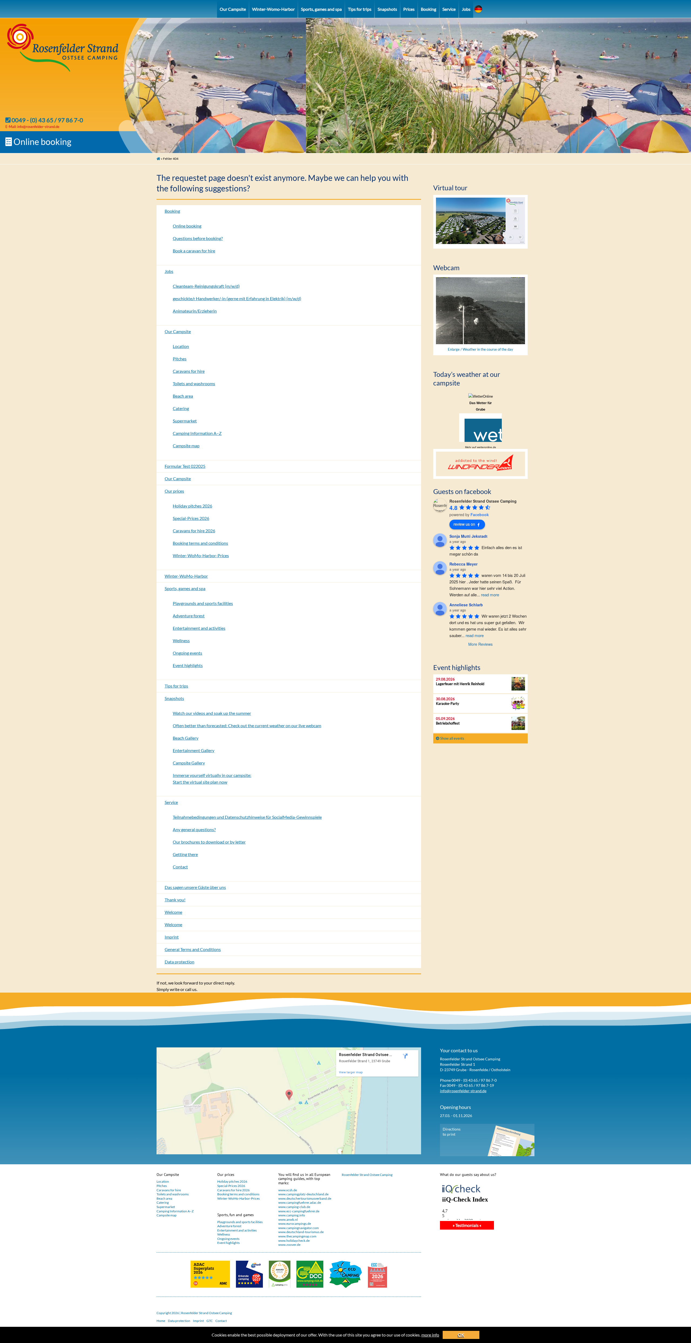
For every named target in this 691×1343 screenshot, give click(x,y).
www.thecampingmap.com (297, 1236)
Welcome (173, 912)
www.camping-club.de (294, 1207)
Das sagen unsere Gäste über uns (195, 887)
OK (461, 1334)
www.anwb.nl (288, 1219)
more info (430, 1334)
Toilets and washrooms (194, 383)
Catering (181, 408)
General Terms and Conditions (193, 949)
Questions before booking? (198, 238)
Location (181, 346)
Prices (409, 9)
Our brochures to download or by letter (209, 841)
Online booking (41, 141)
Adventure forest (189, 615)
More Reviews (480, 644)
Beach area (183, 395)
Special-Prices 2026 (191, 518)
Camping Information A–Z (197, 433)
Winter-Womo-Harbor (273, 9)
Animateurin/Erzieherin (195, 310)
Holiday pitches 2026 (192, 505)
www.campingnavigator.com (298, 1228)
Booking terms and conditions (200, 543)
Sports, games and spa (321, 9)
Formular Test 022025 (185, 466)
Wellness (181, 640)
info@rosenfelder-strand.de (38, 126)
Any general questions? (194, 829)
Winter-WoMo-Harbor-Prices (201, 555)
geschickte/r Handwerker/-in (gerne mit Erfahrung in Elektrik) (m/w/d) (237, 298)
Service (449, 9)
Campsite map (186, 445)
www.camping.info (291, 1215)
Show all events (451, 738)
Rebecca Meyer (463, 564)
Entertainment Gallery (193, 750)
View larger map (351, 1072)
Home (161, 1321)
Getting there (185, 854)
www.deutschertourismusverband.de (304, 1198)
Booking (428, 9)
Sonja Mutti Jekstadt (468, 536)
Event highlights (188, 665)
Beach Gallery (185, 737)
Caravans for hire (189, 371)
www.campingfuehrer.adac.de (299, 1202)
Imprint (172, 936)
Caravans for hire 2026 (194, 530)
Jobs (466, 9)
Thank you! (175, 899)
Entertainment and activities (199, 628)
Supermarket (185, 420)
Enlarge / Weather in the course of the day (480, 349)
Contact (180, 866)
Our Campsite (233, 9)
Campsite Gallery (189, 762)
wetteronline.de (486, 447)
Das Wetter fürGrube (480, 406)
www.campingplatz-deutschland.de (303, 1194)
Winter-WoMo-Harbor (186, 576)
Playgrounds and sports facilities (203, 603)
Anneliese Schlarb (466, 604)
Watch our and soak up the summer (212, 713)
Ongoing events (187, 652)
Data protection (179, 961)
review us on (464, 524)
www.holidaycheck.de (294, 1241)
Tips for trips (359, 9)
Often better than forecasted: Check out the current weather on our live (247, 725)
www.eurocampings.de (294, 1224)
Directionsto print (451, 1132)
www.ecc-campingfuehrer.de (298, 1211)
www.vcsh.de (287, 1190)
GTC (209, 1321)
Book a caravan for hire (194, 250)
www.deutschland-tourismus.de (301, 1232)
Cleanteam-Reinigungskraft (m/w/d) (206, 286)
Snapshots (387, 9)
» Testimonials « (467, 1225)
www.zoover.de (289, 1245)
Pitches (180, 358)
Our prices (174, 490)
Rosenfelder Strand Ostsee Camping (367, 1175)
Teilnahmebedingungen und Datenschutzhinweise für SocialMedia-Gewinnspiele (247, 817)
